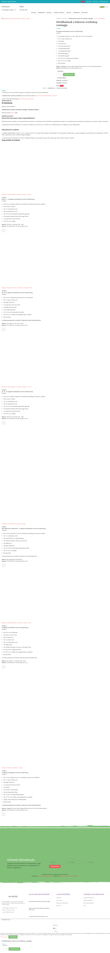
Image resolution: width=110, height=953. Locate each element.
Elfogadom (13, 937)
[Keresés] (97, 6)
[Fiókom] (95, 6)
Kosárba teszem (68, 74)
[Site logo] (55, 7)
